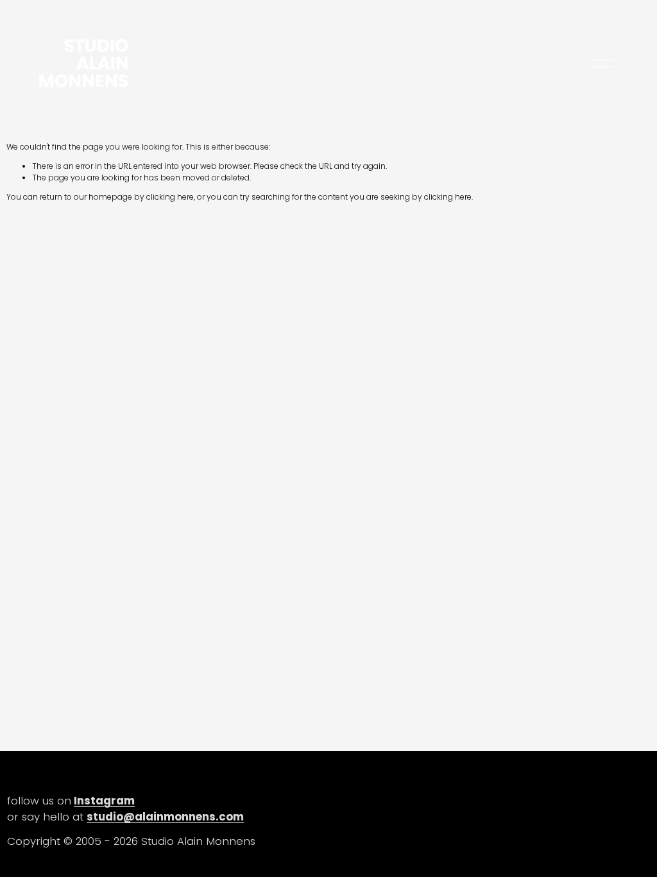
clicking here (170, 196)
